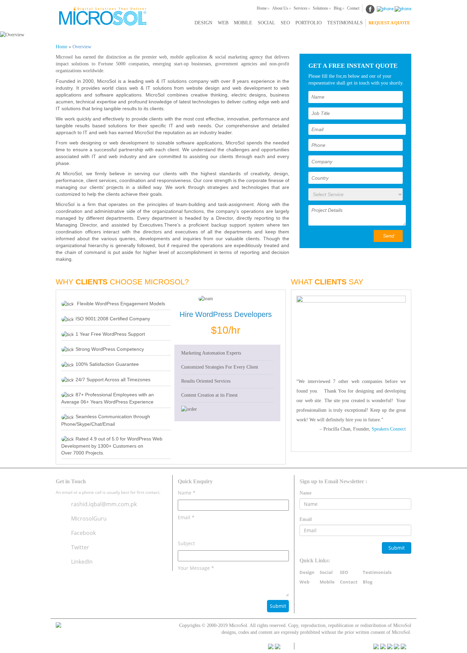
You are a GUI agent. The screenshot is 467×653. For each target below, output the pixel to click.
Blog (338, 8)
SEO (285, 22)
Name (305, 493)
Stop (354, 444)
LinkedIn (82, 561)
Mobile (243, 22)
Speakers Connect (389, 429)
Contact (353, 8)
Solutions (320, 8)
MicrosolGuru (89, 518)
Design (203, 22)
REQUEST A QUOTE (389, 22)
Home (262, 8)
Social (266, 22)
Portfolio (308, 22)
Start (348, 444)
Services (300, 8)
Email (305, 519)
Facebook (83, 533)
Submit (396, 548)
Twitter (80, 547)
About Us (280, 8)
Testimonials (345, 22)
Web (223, 22)
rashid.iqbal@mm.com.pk (104, 504)
